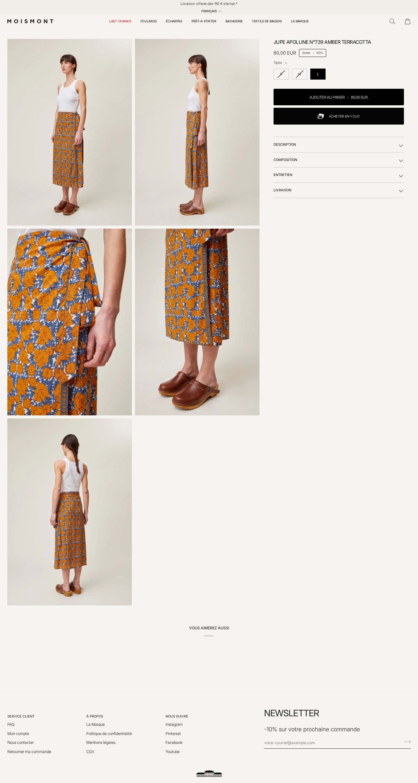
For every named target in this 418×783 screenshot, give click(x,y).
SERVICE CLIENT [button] (21, 716)
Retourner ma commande (29, 751)
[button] (149, 21)
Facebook (174, 742)
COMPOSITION (285, 160)
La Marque (95, 724)
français (209, 11)
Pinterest (173, 733)
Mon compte (18, 733)
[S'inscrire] (406, 742)
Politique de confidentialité (109, 733)
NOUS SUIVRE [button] (177, 716)
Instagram (174, 724)
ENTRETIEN (283, 175)
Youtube (173, 751)
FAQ (10, 724)
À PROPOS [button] (94, 716)
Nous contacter (20, 742)
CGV (90, 751)
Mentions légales (100, 742)
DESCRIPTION (285, 144)
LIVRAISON (282, 190)
